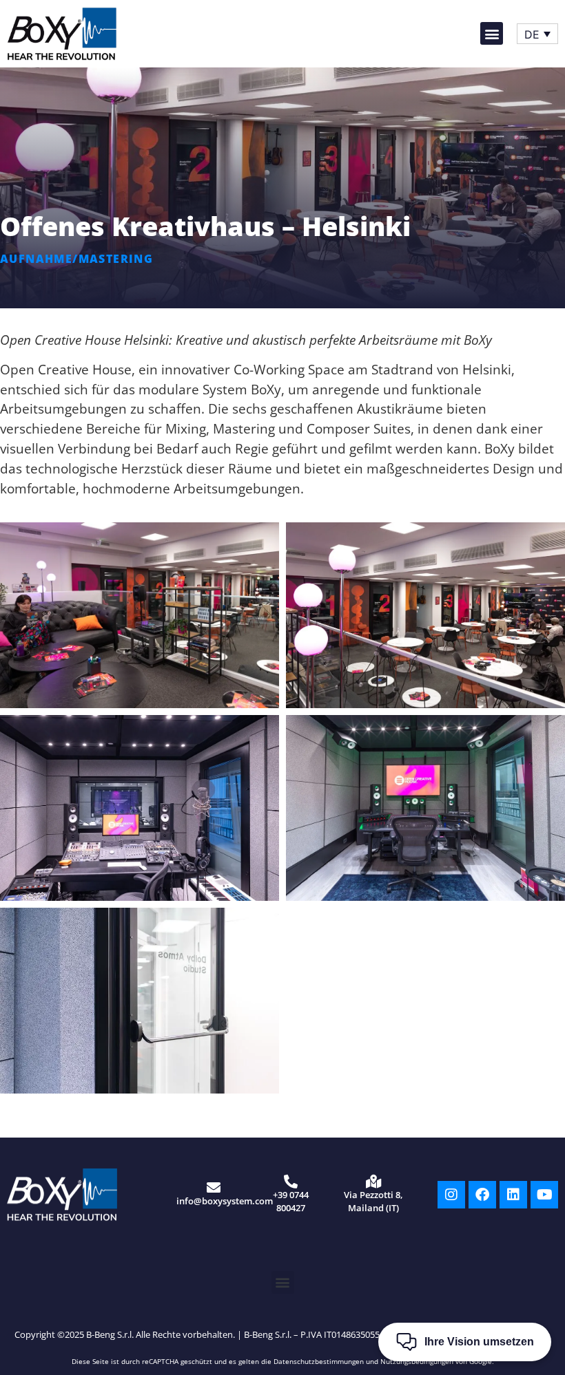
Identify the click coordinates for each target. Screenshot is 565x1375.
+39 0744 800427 (291, 1201)
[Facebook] (482, 1194)
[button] (491, 33)
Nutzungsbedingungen (416, 1361)
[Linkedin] (513, 1194)
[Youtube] (544, 1194)
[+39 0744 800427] (291, 1182)
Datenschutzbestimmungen (319, 1361)
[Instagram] (451, 1194)
